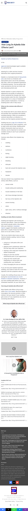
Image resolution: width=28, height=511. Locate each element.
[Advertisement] (14, 21)
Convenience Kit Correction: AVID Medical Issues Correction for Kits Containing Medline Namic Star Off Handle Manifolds (14, 436)
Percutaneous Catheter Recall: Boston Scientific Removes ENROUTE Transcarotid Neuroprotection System (13, 451)
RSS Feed (3, 431)
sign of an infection (17, 122)
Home (4, 38)
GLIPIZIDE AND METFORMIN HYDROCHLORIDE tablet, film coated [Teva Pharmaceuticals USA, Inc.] (13, 416)
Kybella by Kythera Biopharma (9, 59)
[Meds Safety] (9, 2)
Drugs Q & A (20, 38)
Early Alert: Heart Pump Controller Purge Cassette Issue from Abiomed (13, 446)
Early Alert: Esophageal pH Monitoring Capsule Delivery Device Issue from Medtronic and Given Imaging (14, 442)
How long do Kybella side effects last (14, 303)
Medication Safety (11, 38)
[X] (14, 337)
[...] (26, 388)
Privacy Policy (19, 501)
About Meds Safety (10, 501)
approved (4, 66)
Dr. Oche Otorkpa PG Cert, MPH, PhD (10, 50)
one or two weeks (10, 291)
